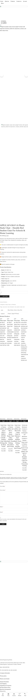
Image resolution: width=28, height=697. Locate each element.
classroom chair (6, 306)
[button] (2, 3)
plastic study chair (21, 306)
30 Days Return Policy (5, 687)
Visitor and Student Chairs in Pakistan (24, 447)
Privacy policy (3, 676)
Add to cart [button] (3, 421)
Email (1, 512)
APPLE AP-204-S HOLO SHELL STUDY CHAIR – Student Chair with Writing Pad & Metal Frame (3, 437)
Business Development (5, 689)
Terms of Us (2, 691)
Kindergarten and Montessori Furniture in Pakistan (24, 436)
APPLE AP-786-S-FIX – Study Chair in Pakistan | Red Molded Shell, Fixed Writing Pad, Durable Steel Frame (17, 438)
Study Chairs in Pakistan (10, 304)
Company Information (5, 673)
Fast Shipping (3, 683)
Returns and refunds (4, 678)
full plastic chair (13, 306)
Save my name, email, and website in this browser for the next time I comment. (13, 520)
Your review (3, 490)
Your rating (2, 486)
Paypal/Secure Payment (5, 685)
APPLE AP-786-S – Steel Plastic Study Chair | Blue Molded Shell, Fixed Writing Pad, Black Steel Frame (10, 437)
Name (1, 506)
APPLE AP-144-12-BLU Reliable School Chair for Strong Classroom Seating (24, 458)
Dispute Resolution (4, 681)
